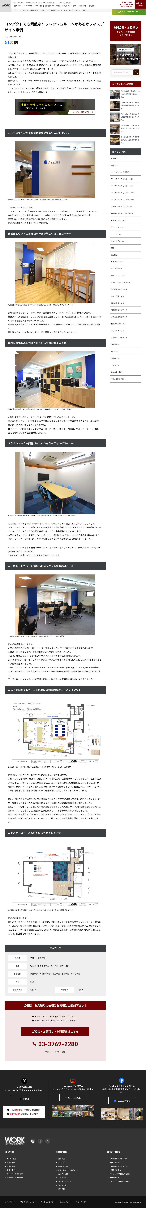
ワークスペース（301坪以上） (122, 206)
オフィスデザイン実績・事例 (29, 10)
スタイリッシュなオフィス (120, 282)
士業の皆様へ (114, 1177)
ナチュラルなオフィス (119, 317)
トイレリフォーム (117, 241)
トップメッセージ (64, 1181)
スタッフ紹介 (63, 1185)
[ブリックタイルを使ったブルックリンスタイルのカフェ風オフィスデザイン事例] (115, 129)
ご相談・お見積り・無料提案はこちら (55, 1031)
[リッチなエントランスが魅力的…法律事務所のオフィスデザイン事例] (115, 106)
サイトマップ (81, 1202)
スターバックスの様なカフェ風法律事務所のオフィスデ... (130, 117)
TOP (15, 10)
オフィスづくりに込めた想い (68, 1170)
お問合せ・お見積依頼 (15, 1177)
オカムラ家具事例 (117, 379)
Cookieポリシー (66, 1202)
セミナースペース (117, 227)
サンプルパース (116, 268)
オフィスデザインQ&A (69, 6)
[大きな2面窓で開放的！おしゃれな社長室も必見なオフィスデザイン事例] (115, 94)
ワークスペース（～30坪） (120, 172)
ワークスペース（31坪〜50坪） (122, 179)
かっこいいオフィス (118, 275)
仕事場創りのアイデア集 (52, 6)
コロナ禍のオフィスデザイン (120, 1166)
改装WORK (11, 1166)
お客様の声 (62, 1177)
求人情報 (61, 1189)
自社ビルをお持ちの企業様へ (120, 1181)
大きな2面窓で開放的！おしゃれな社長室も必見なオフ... (130, 94)
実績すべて (115, 165)
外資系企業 (115, 358)
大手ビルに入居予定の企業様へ (121, 1174)
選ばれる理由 (63, 1174)
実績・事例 (17, 6)
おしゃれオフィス (117, 331)
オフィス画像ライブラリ (130, 11)
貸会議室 (114, 255)
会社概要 (91, 6)
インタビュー (116, 365)
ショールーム (116, 234)
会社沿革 (61, 1162)
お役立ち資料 (82, 6)
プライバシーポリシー (28, 1202)
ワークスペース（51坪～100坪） (123, 186)
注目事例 (114, 158)
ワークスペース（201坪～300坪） (123, 199)
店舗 (112, 248)
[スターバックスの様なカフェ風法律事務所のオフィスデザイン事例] (115, 117)
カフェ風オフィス (117, 296)
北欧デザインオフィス (119, 337)
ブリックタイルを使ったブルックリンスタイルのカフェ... (130, 128)
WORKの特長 (38, 6)
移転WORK (11, 1162)
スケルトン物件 (116, 372)
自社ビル (114, 351)
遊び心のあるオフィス (119, 289)
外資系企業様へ (115, 1170)
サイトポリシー (10, 1202)
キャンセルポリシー (48, 1202)
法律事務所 (115, 344)
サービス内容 (27, 6)
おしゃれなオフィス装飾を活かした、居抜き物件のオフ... (130, 140)
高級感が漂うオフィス (119, 310)
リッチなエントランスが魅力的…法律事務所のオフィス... (130, 105)
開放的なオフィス (117, 303)
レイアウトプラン (117, 262)
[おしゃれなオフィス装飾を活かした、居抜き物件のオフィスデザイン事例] (115, 140)
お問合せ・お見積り (140, 4)
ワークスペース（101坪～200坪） (123, 193)
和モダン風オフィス (118, 324)
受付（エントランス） (119, 220)
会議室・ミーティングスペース (122, 213)
